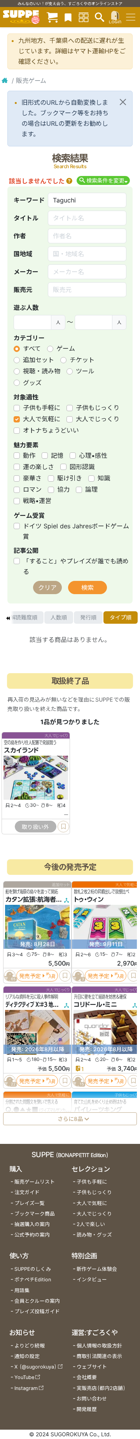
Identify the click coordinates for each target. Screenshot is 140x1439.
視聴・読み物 (41, 371)
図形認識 (82, 467)
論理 (91, 489)
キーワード (29, 200)
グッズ (32, 383)
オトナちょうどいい (51, 430)
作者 (20, 236)
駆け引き (69, 478)
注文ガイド (27, 1192)
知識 (104, 478)
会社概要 (87, 1377)
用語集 (22, 1290)
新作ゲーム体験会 (97, 1269)
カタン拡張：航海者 (30, 899)
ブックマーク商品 (34, 1214)
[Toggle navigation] (130, 17)
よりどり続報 (29, 1346)
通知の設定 (27, 1356)
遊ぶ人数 (26, 307)
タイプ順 (120, 617)
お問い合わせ (92, 1399)
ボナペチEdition (32, 1279)
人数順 (59, 617)
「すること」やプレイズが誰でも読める (76, 566)
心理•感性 (93, 455)
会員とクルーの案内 (37, 1301)
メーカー (26, 272)
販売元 (23, 290)
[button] (69, 181)
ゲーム (65, 348)
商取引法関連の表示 (99, 1356)
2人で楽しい (91, 1224)
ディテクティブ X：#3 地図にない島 (39, 1004)
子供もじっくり (97, 408)
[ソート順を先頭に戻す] (8, 617)
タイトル (26, 218)
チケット (82, 360)
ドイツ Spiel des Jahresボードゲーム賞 (76, 531)
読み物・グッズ (94, 1235)
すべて (32, 348)
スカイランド (21, 750)
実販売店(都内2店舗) (101, 1388)
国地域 (23, 254)
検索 (87, 587)
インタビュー (92, 1279)
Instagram (26, 1388)
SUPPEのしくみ (32, 1269)
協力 (63, 489)
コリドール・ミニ (95, 1004)
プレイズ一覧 (29, 1203)
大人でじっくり (97, 419)
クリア (47, 587)
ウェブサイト (92, 1367)
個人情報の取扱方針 (99, 1346)
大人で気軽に (41, 419)
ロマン (32, 489)
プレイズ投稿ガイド (37, 1311)
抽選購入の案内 (32, 1224)
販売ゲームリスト (34, 1182)
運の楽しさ (38, 467)
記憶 (57, 455)
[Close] (123, 102)
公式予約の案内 (32, 1235)
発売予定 (30, 976)
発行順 (88, 617)
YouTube (24, 1377)
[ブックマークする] (63, 826)
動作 (29, 455)
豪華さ (32, 478)
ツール (85, 371)
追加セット (38, 360)
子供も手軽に (41, 408)
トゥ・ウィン (88, 899)
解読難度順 (23, 617)
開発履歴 (87, 1409)
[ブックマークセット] (68, 17)
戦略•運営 (37, 501)
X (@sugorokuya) (35, 1367)
